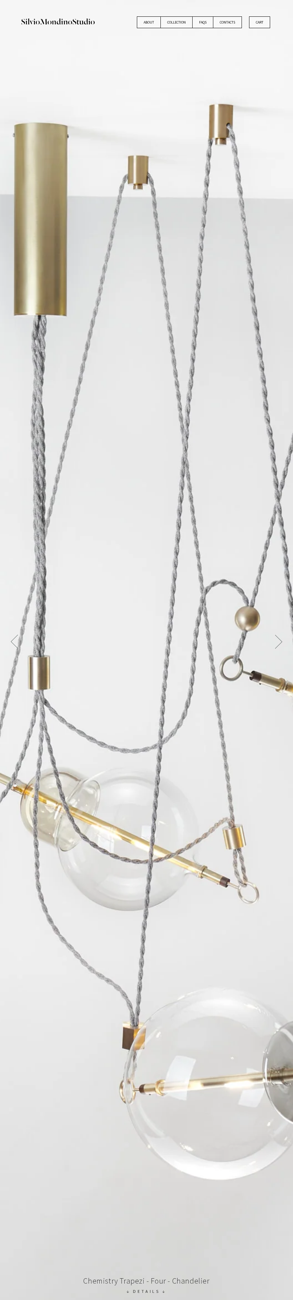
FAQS (203, 22)
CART (259, 22)
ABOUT (149, 22)
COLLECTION (176, 22)
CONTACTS (227, 22)
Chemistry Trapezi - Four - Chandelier (146, 1281)
